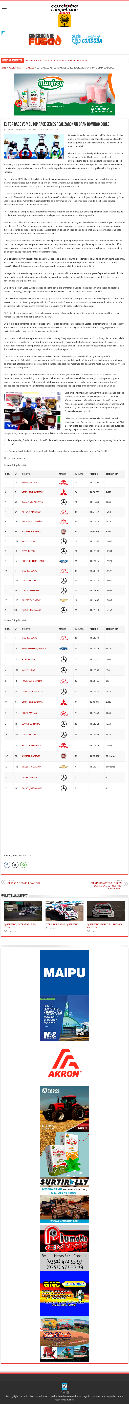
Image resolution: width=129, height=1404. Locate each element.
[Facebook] (61, 1392)
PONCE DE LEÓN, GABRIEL (34, 561)
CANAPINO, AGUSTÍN (32, 502)
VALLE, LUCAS (28, 541)
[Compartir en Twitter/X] (15, 865)
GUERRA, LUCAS (29, 571)
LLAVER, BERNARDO (31, 590)
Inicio (3, 67)
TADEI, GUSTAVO (30, 777)
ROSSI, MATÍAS (29, 482)
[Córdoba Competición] (64, 8)
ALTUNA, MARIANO (31, 512)
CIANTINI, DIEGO (30, 580)
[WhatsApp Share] (23, 865)
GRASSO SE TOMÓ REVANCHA (23, 882)
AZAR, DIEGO (28, 551)
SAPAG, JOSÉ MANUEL (32, 610)
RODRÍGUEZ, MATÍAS (32, 521)
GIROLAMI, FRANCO (32, 492)
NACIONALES (15, 67)
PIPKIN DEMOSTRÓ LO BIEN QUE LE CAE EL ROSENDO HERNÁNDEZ (106, 885)
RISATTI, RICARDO (31, 531)
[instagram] (67, 1392)
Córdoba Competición (16, 130)
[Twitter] (64, 1392)
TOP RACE (29, 67)
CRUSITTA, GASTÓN (31, 600)
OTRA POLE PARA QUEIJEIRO (62, 924)
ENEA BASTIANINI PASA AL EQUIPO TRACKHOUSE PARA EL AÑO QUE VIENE (63, 60)
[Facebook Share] (7, 865)
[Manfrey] (64, 94)
